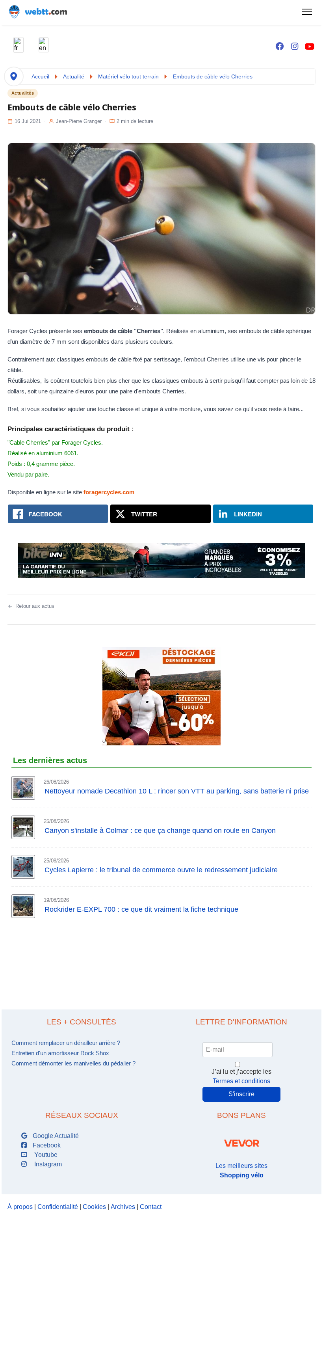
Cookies (94, 1206)
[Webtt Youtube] (310, 46)
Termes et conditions (241, 1081)
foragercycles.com (109, 492)
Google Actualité (55, 1135)
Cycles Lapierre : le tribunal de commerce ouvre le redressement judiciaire (161, 870)
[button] (18, 45)
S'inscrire (241, 1094)
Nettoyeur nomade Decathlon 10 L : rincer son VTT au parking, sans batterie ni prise (177, 791)
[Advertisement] (161, 958)
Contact (151, 1206)
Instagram (46, 1164)
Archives (123, 1206)
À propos (20, 1206)
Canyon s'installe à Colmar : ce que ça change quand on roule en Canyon (160, 830)
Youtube (44, 1154)
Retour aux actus (34, 606)
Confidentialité (57, 1206)
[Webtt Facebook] (280, 46)
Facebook (46, 1145)
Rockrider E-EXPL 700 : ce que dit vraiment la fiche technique (141, 909)
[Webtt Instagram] (295, 46)
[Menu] (307, 12)
